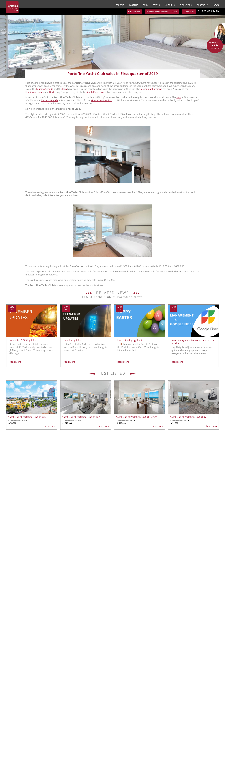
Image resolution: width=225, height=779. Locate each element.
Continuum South (34, 91)
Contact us (202, 5)
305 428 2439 (210, 11)
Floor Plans (186, 5)
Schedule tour (134, 11)
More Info (50, 426)
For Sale (120, 5)
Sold (145, 5)
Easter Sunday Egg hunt (129, 340)
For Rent (133, 5)
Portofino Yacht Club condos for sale (161, 11)
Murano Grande (44, 88)
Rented (156, 5)
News (216, 5)
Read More (15, 361)
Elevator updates (72, 340)
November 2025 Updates (22, 340)
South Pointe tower (96, 91)
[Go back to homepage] (12, 7)
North (52, 91)
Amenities (170, 5)
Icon (64, 88)
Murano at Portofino (151, 88)
